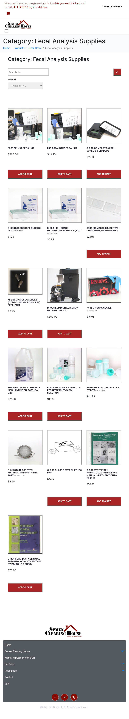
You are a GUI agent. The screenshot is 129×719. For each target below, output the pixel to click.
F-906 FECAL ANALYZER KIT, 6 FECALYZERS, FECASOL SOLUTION (63, 390)
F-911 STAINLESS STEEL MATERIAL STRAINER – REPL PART (23, 473)
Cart (7, 683)
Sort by (12, 79)
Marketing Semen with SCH (20, 657)
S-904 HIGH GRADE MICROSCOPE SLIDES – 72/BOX (64, 231)
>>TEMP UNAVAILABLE (99, 309)
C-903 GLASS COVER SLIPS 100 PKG (64, 471)
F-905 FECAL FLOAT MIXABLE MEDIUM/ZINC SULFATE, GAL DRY (24, 390)
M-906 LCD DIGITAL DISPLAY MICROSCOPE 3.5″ (63, 309)
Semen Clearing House (17, 651)
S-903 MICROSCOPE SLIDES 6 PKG (24, 229)
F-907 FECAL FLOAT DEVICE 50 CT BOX (104, 388)
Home (8, 645)
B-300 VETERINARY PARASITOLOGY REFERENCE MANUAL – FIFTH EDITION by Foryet (102, 474)
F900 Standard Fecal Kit (62, 148)
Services (9, 664)
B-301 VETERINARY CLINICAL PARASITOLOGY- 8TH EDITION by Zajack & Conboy (24, 561)
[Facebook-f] (55, 697)
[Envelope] (64, 697)
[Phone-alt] (74, 697)
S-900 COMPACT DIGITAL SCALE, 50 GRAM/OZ (101, 149)
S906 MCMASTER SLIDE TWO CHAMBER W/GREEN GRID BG (102, 229)
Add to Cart (25, 174)
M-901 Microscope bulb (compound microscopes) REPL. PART (24, 302)
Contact (9, 677)
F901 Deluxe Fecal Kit (21, 148)
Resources (11, 670)
